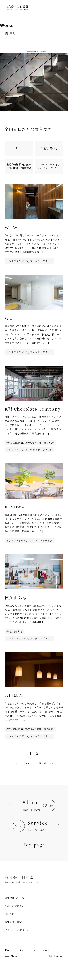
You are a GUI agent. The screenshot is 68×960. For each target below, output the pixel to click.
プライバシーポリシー (17, 930)
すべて (19, 148)
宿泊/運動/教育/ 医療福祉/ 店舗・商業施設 (19, 166)
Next (43, 762)
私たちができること (16, 906)
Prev (26, 762)
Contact (58, 955)
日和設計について (14, 897)
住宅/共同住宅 (49, 148)
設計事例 (10, 914)
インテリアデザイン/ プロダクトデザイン (49, 166)
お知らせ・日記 (13, 922)
